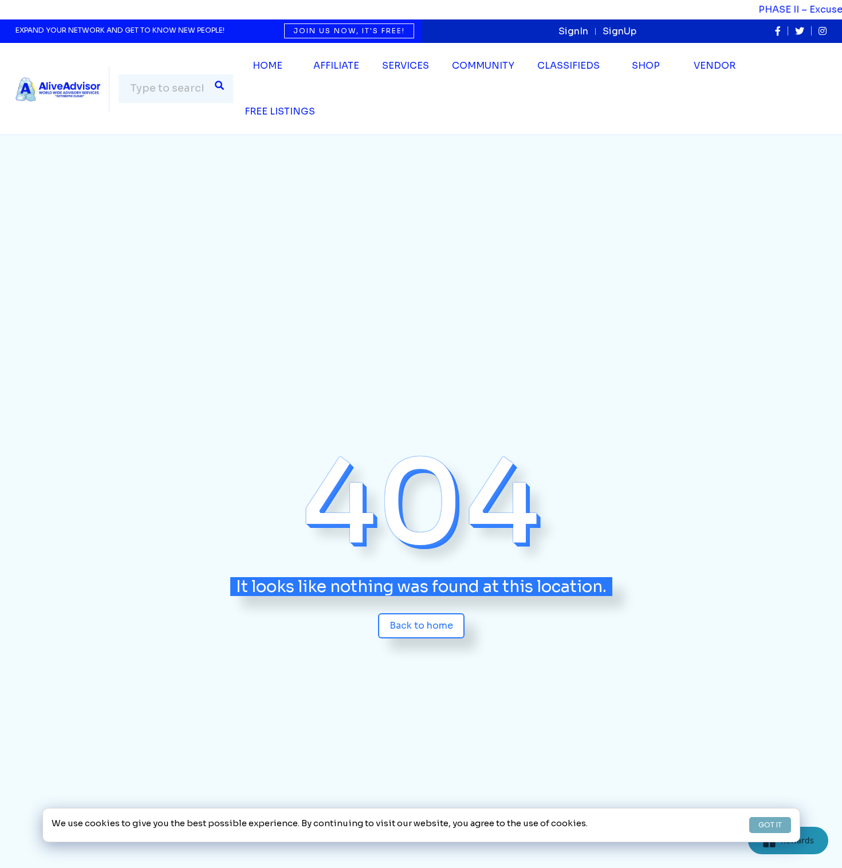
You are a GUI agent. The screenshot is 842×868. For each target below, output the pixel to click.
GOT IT (770, 824)
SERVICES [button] (405, 66)
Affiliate (336, 66)
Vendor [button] (714, 66)
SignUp (619, 31)
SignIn (573, 31)
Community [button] (483, 66)
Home (267, 66)
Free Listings (280, 111)
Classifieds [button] (568, 66)
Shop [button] (646, 66)
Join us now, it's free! (349, 30)
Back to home (421, 626)
